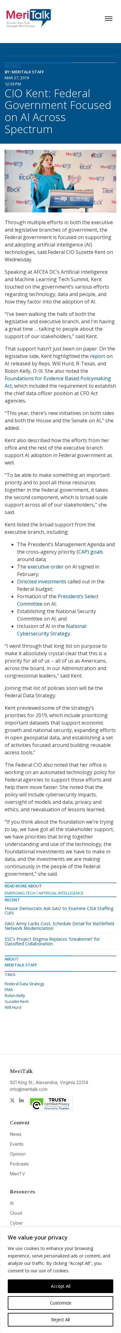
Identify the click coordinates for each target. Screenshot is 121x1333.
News (15, 1134)
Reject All (60, 1319)
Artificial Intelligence (60, 893)
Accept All (60, 1286)
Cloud (16, 1213)
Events (17, 1144)
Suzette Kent (17, 1001)
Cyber (16, 1223)
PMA (9, 989)
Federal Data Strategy (24, 984)
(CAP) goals (90, 551)
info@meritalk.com (28, 1089)
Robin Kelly (15, 995)
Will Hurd (13, 1007)
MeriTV (17, 1173)
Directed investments (41, 581)
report (97, 356)
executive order (46, 566)
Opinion (18, 1154)
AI (12, 1203)
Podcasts (19, 1163)
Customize (60, 1303)
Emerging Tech (20, 893)
